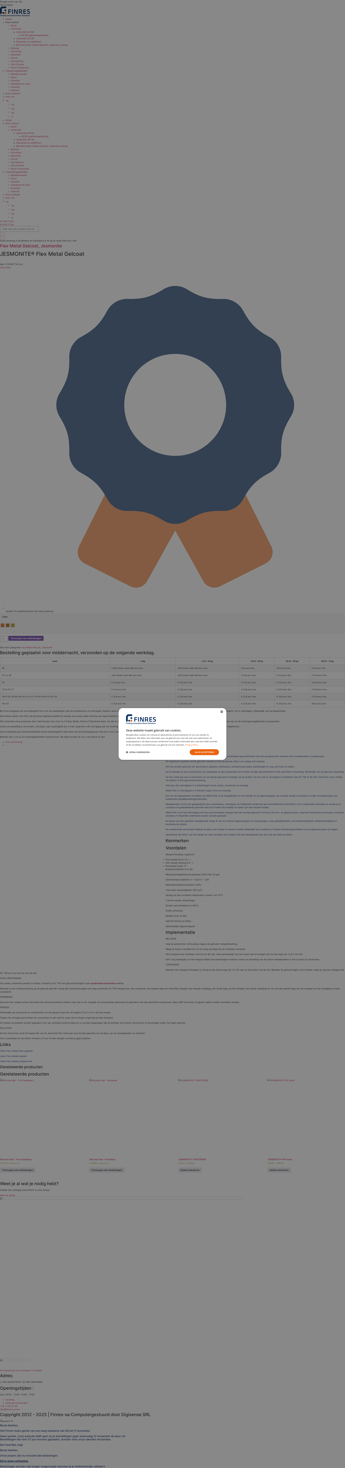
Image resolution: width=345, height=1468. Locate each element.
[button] (138, 752)
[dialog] (172, 734)
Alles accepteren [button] (204, 752)
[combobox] (221, 711)
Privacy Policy (191, 744)
